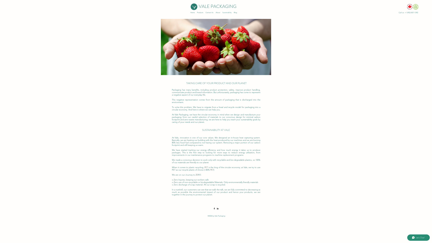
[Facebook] (214, 208)
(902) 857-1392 (412, 12)
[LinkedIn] (218, 208)
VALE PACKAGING (217, 6)
